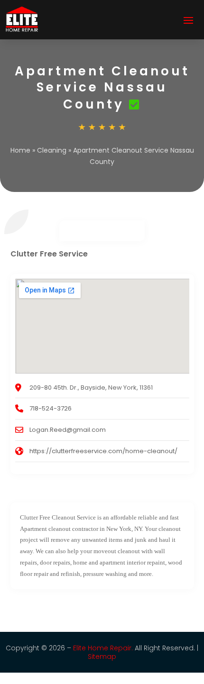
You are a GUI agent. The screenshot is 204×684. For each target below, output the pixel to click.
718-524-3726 (50, 408)
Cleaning (51, 150)
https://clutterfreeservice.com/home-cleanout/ (103, 451)
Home (20, 150)
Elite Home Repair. (103, 648)
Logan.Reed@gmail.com (67, 429)
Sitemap (102, 656)
